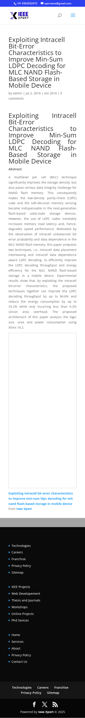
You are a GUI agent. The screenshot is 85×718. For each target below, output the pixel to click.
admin (17, 93)
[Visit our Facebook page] (34, 704)
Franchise (19, 559)
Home (16, 635)
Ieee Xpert (24, 509)
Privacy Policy (21, 566)
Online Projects (23, 614)
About (16, 648)
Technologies (21, 546)
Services (18, 642)
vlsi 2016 (50, 93)
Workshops (20, 607)
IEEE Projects (21, 587)
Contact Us (19, 662)
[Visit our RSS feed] (55, 704)
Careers (17, 552)
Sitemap (18, 572)
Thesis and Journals (26, 600)
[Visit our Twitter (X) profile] (44, 704)
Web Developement (26, 593)
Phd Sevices (20, 620)
